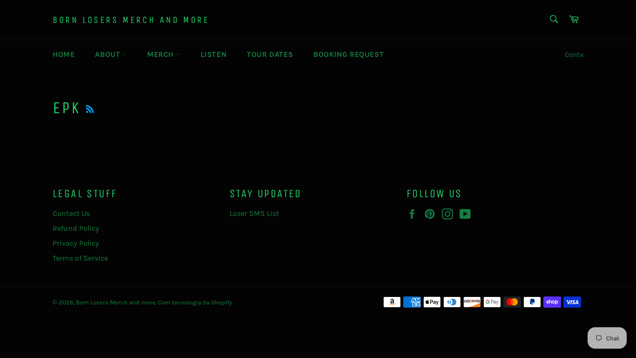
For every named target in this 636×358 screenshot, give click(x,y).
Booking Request (348, 54)
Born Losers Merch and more (131, 19)
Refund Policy (76, 228)
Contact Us (71, 213)
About (108, 54)
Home (63, 54)
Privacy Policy (76, 243)
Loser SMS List (254, 213)
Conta (574, 54)
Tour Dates (270, 54)
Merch (161, 54)
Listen (214, 54)
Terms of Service (80, 258)
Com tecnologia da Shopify (195, 302)
